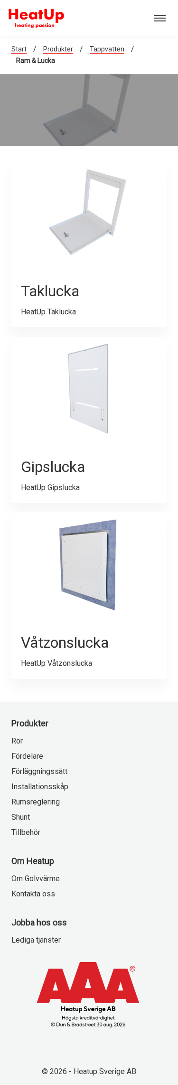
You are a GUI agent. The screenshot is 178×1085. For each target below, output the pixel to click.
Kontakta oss (33, 893)
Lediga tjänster (36, 939)
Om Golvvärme (35, 878)
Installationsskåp (39, 786)
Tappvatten (107, 49)
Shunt (20, 817)
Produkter (58, 49)
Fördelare (27, 756)
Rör (17, 740)
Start (19, 49)
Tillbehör (25, 832)
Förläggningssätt (39, 771)
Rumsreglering (35, 801)
